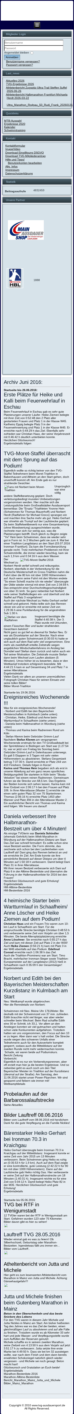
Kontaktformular (15, 145)
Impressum (12, 169)
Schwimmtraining (14, 130)
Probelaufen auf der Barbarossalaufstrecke (29, 1097)
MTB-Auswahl (13, 120)
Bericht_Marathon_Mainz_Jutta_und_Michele (32, 1380)
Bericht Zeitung (13, 1055)
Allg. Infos (11, 166)
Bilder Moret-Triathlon (17, 686)
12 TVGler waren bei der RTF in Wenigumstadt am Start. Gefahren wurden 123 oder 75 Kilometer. (35, 1217)
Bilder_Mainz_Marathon (19, 1383)
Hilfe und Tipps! (15, 159)
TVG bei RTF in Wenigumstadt (21, 1208)
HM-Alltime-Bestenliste (18, 887)
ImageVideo (12, 149)
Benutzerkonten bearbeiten (25, 162)
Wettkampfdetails (14, 1083)
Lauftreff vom (26, 1119)
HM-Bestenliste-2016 (17, 890)
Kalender (9, 127)
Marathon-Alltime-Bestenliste (22, 1377)
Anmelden (12, 57)
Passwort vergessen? (19, 64)
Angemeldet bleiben (16, 52)
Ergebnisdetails (13, 673)
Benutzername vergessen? (23, 61)
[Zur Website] (15, 287)
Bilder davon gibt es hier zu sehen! (25, 1221)
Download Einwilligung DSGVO (24, 152)
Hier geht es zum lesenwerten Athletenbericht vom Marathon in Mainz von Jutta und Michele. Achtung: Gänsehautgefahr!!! (36, 1278)
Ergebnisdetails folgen (17, 443)
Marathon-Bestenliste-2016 (21, 1373)
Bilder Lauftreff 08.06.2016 (33, 1115)
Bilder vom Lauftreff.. (17, 1248)
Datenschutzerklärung (19, 173)
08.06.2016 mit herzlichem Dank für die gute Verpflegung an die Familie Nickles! (37, 1121)
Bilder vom (10, 1119)
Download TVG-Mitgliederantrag (25, 156)
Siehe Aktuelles (13, 1104)
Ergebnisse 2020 (14, 123)
